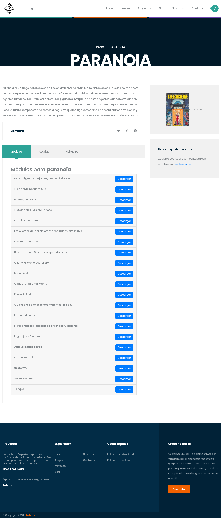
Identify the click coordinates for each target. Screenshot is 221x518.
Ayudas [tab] (44, 152)
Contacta (198, 8)
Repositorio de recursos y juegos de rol (25, 479)
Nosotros (178, 8)
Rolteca (30, 515)
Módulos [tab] (16, 152)
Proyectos (144, 8)
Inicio (109, 8)
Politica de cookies (118, 460)
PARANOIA (117, 47)
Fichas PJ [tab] (72, 152)
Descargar (124, 179)
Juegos (125, 8)
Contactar (179, 489)
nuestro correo (182, 164)
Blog (161, 8)
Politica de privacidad (120, 454)
